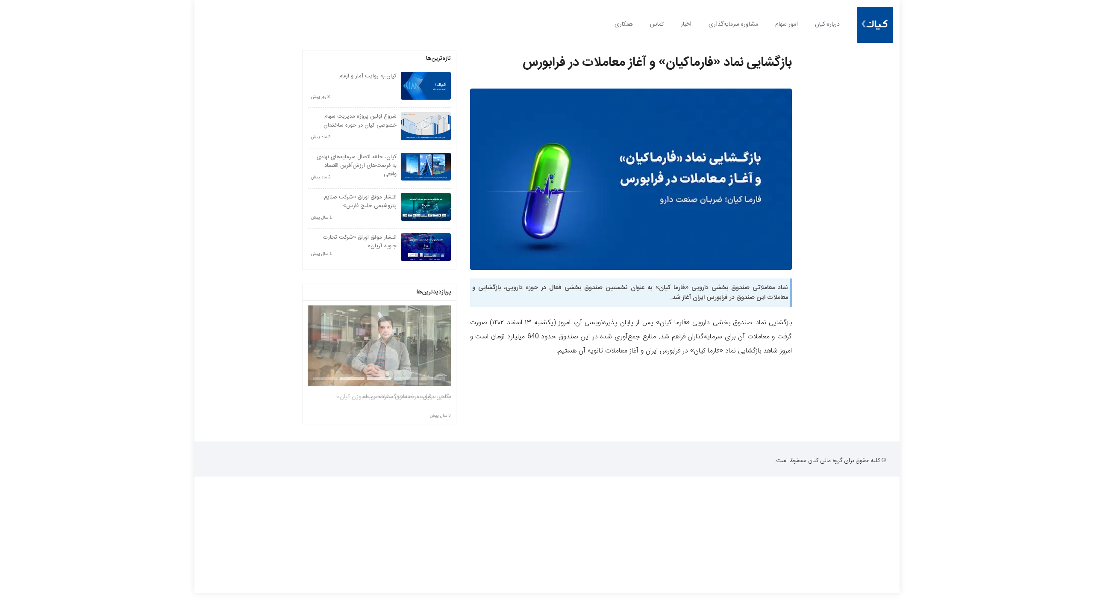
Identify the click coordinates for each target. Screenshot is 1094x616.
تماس (657, 24)
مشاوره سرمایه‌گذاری (733, 24)
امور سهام (786, 24)
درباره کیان (827, 24)
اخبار (686, 24)
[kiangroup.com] (875, 25)
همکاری (624, 24)
